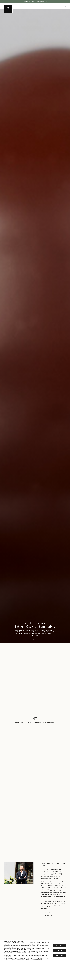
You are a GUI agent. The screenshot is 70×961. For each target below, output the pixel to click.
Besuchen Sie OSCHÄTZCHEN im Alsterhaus (34, 1)
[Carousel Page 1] (33, 639)
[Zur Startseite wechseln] (8, 8)
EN (65, 5)
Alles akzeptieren (59, 945)
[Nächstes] (67, 326)
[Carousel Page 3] (36, 639)
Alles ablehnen (59, 955)
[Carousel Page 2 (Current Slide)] (35, 639)
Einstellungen (59, 950)
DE (63, 5)
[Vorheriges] (2, 326)
